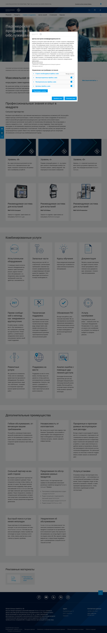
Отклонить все (70, 98)
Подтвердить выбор (40, 91)
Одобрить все (58, 98)
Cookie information (37, 62)
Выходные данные (37, 66)
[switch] (72, 77)
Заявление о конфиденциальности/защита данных (46, 64)
